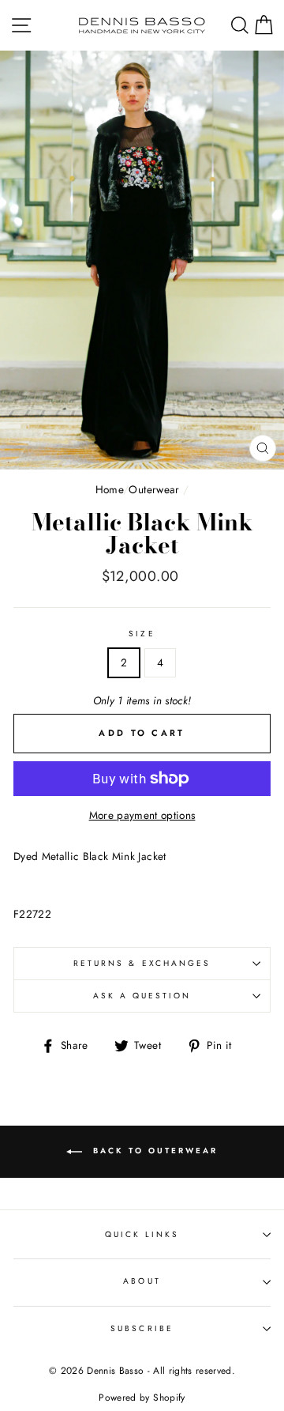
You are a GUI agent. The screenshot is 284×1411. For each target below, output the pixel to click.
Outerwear (154, 489)
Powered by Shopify (142, 1397)
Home (109, 489)
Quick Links (142, 1234)
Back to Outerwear (153, 1150)
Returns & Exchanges (142, 963)
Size (142, 633)
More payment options (142, 815)
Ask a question (142, 996)
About (141, 1281)
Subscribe (142, 1328)
